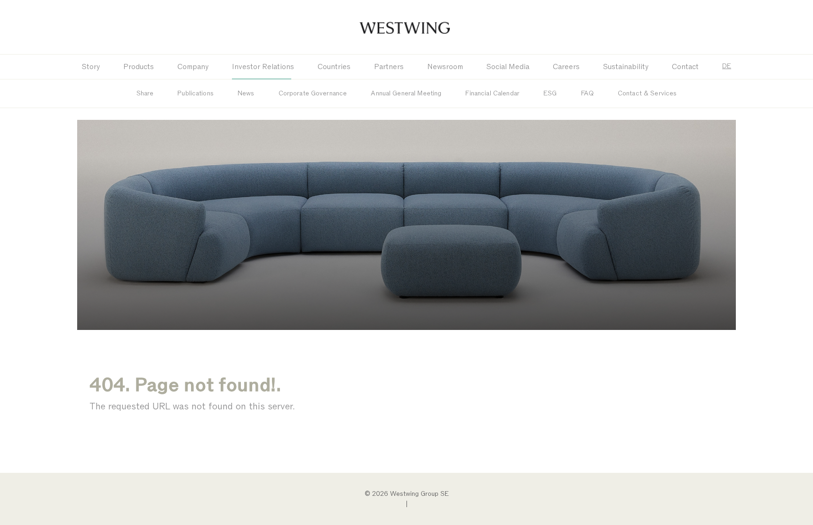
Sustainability (625, 67)
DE (726, 66)
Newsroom (445, 67)
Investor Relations (263, 67)
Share (145, 93)
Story (91, 67)
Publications (195, 93)
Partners (389, 67)
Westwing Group (406, 27)
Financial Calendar (492, 93)
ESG (550, 93)
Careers (566, 67)
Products (138, 67)
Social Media (507, 67)
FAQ (587, 93)
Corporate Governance (313, 93)
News (246, 93)
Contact (685, 67)
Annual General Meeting (406, 93)
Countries (334, 67)
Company (192, 67)
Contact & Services (647, 93)
